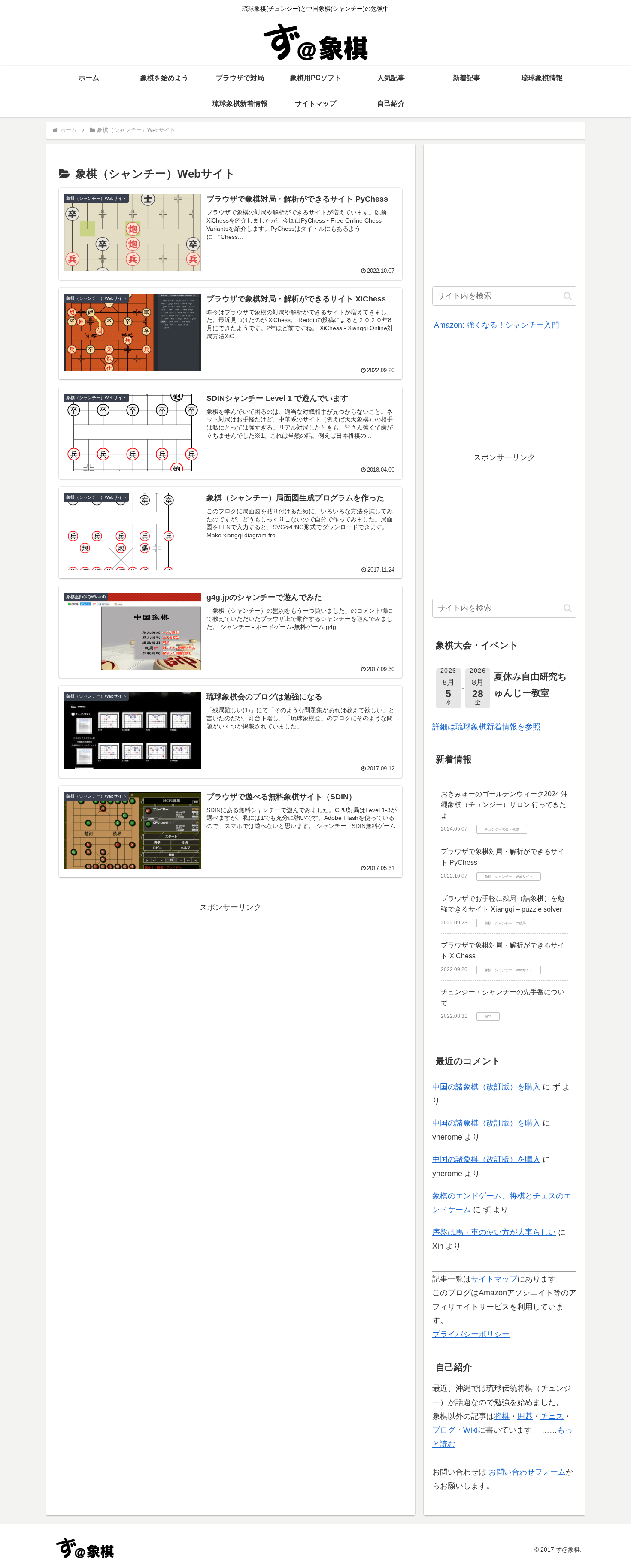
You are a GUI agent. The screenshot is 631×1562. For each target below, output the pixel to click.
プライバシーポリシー (471, 1334)
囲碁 (525, 1416)
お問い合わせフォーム (527, 1472)
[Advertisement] (230, 974)
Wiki (470, 1430)
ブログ (443, 1430)
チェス (552, 1416)
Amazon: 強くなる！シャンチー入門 (496, 325)
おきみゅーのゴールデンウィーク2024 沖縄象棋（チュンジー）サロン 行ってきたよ (504, 804)
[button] (567, 296)
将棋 (502, 1416)
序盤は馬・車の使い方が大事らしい (494, 1232)
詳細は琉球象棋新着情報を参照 (486, 726)
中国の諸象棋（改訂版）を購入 (486, 1087)
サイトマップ (494, 1279)
